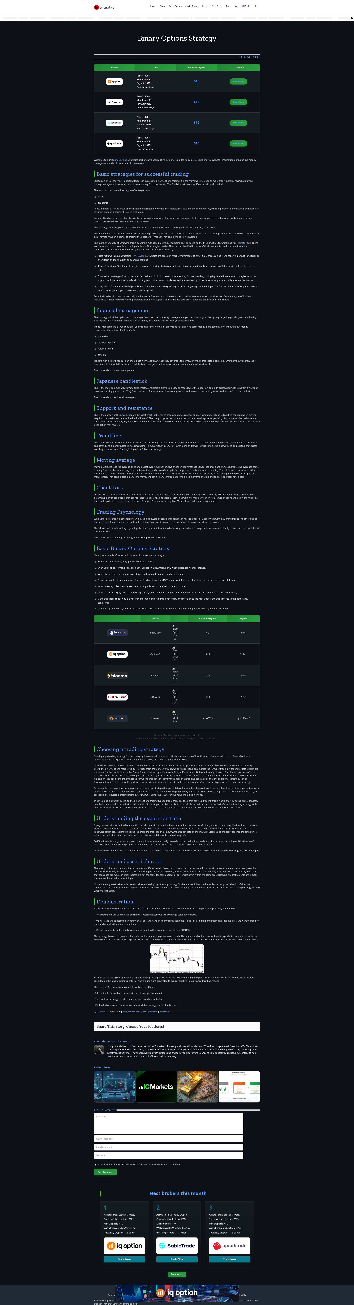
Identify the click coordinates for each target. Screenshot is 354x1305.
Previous (245, 57)
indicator (241, 243)
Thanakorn (101, 1011)
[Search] (256, 6)
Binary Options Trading (132, 1011)
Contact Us (241, 1295)
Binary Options (119, 160)
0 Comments (165, 1011)
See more (177, 1274)
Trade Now (238, 81)
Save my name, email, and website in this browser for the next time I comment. (139, 1164)
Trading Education (149, 1011)
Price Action (139, 256)
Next (255, 57)
